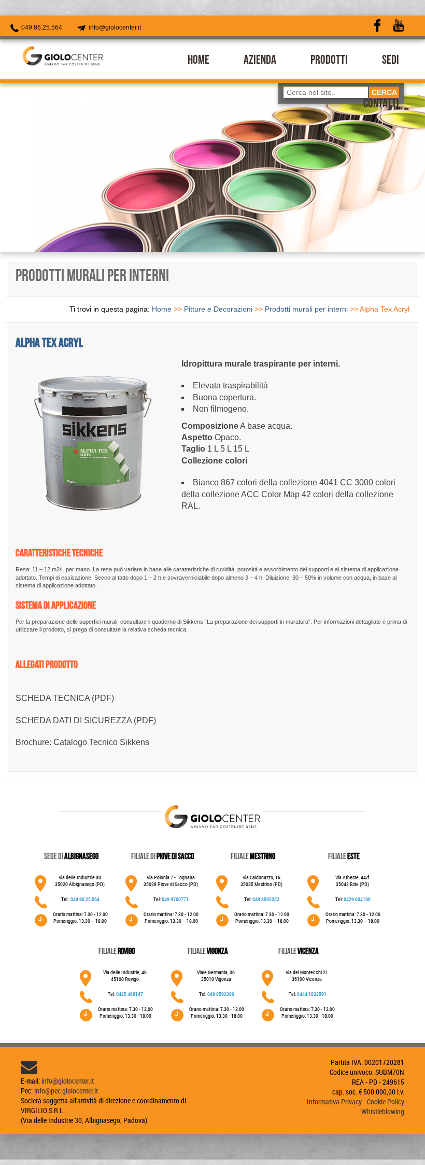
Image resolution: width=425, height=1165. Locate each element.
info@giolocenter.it (114, 27)
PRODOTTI (329, 61)
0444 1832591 (312, 994)
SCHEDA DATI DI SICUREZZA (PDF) (86, 720)
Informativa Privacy (334, 1101)
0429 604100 (357, 899)
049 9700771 (175, 899)
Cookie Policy (385, 1101)
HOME (198, 61)
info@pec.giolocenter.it (66, 1091)
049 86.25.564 (41, 27)
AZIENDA (260, 61)
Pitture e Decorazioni (218, 309)
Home (162, 309)
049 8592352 (265, 899)
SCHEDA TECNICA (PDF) (65, 698)
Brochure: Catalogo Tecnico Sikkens (82, 742)
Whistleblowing (382, 1111)
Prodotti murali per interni (306, 309)
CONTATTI (381, 105)
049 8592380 (220, 994)
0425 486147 (129, 994)
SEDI (390, 61)
